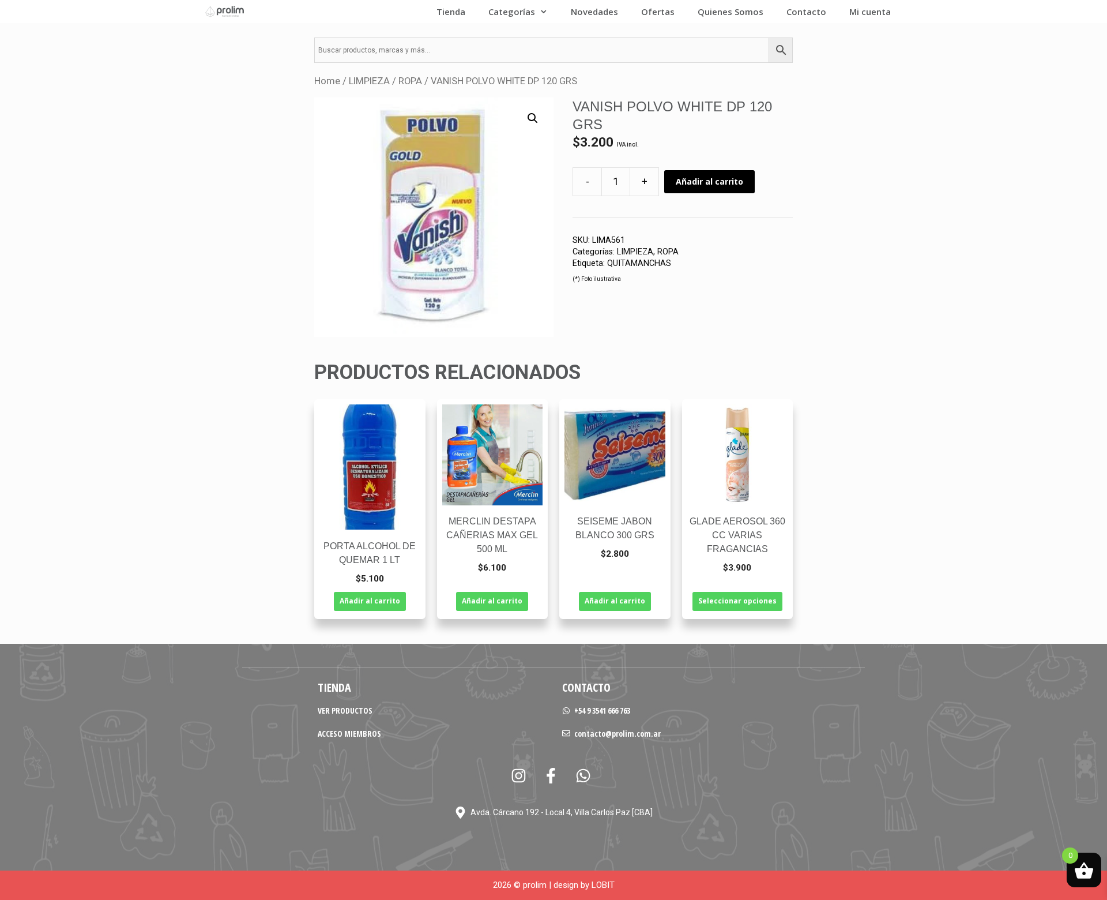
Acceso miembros (349, 733)
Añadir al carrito (709, 181)
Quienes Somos (730, 11)
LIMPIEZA (369, 81)
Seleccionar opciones (737, 601)
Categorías (511, 11)
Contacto (806, 11)
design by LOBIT (584, 885)
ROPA (410, 81)
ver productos (345, 710)
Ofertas (658, 11)
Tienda (450, 11)
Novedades (594, 11)
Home (327, 81)
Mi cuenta (870, 11)
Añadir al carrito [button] (370, 601)
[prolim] (225, 11)
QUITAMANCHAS (639, 263)
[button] (532, 118)
